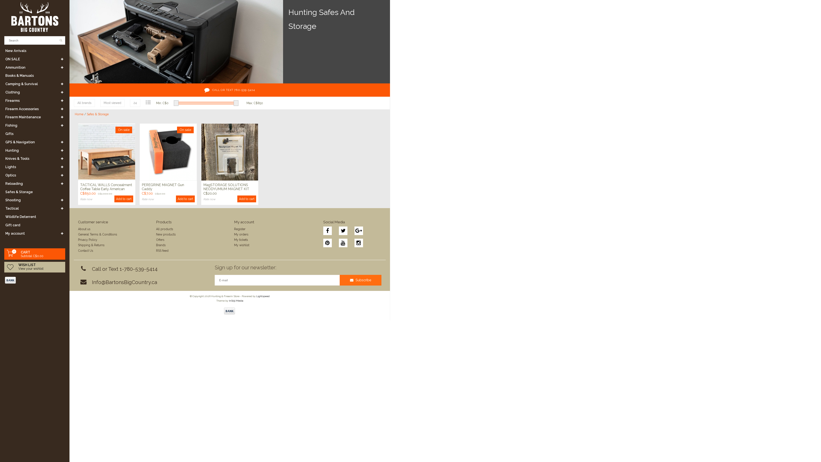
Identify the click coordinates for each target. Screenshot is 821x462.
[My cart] (10, 255)
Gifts (9, 134)
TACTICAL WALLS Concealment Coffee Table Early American (106, 187)
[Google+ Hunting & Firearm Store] (358, 231)
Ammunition (15, 67)
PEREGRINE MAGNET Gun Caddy (163, 187)
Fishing (11, 125)
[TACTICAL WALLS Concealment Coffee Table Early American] (106, 152)
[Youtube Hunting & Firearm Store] (343, 243)
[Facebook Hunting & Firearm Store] (327, 231)
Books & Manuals (19, 76)
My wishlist (241, 245)
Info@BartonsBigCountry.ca (124, 282)
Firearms (12, 101)
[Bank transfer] (10, 280)
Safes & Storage (19, 192)
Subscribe (363, 280)
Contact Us (85, 250)
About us (84, 229)
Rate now (86, 199)
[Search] (61, 40)
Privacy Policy (87, 239)
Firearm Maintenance (23, 117)
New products (166, 234)
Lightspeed (263, 296)
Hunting (12, 150)
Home (79, 114)
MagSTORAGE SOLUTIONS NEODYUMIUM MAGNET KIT (226, 187)
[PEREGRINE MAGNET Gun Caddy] (168, 152)
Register (239, 229)
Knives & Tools (17, 159)
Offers (160, 239)
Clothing (12, 92)
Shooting (13, 200)
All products (164, 229)
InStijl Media (236, 300)
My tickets (241, 239)
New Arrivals (15, 51)
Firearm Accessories (22, 109)
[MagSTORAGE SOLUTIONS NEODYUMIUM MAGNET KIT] (229, 152)
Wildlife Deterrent (20, 217)
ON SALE (12, 59)
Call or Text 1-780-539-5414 (125, 269)
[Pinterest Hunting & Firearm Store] (327, 243)
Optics (10, 175)
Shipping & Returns (91, 245)
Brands (161, 245)
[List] (148, 102)
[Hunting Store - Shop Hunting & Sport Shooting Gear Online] (34, 17)
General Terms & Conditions (97, 234)
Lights (10, 167)
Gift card (12, 225)
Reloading (14, 184)
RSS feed (162, 250)
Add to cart (123, 199)
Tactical (12, 208)
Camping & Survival (21, 84)
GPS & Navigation (20, 142)
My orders (241, 234)
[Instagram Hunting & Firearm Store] (358, 243)
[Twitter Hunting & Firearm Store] (343, 231)
